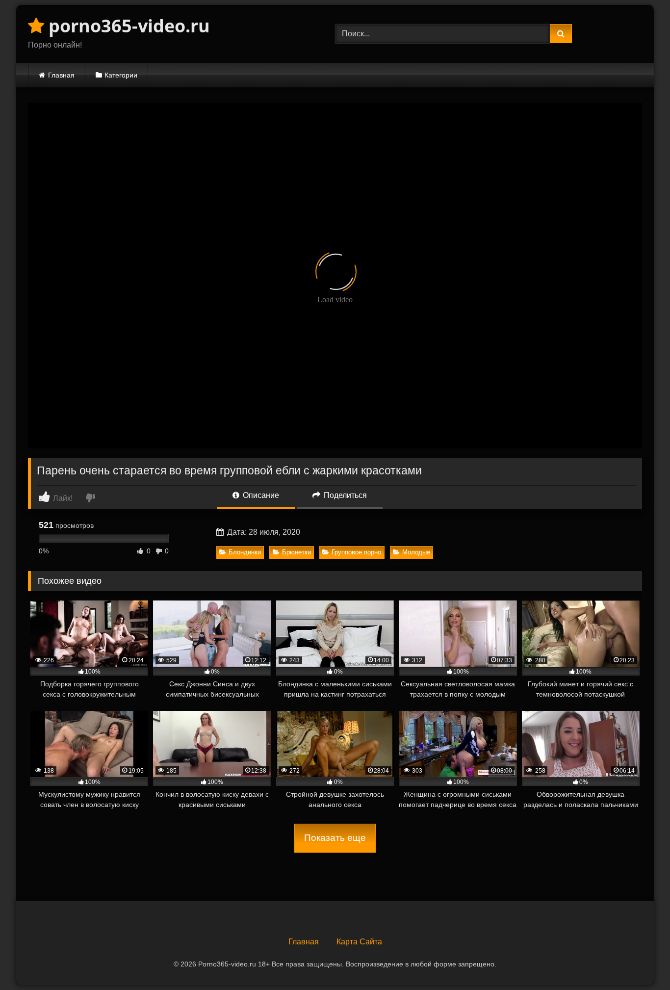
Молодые (416, 552)
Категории (120, 75)
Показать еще (335, 838)
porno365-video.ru (127, 26)
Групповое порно (356, 552)
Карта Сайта (359, 942)
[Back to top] (639, 960)
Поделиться (344, 495)
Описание (260, 495)
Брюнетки (296, 552)
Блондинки (245, 552)
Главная (61, 75)
